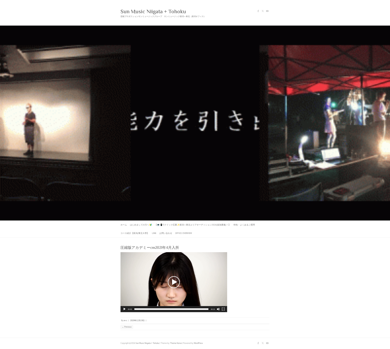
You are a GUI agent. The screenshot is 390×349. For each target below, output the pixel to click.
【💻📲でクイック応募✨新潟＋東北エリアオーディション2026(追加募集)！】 (192, 224)
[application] (174, 282)
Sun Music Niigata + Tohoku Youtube (267, 11)
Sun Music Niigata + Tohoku (153, 11)
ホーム (124, 224)
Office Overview (183, 233)
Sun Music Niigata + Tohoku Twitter (262, 11)
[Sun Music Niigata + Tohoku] (195, 27)
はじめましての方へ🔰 (141, 224)
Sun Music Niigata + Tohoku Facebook (258, 11)
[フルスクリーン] (223, 309)
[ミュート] (218, 309)
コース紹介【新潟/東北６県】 (135, 233)
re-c (125, 320)
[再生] (124, 309)
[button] (174, 282)
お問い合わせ (165, 233)
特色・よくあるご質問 (244, 224)
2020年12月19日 (137, 320)
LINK (154, 233)
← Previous (127, 327)
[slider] (171, 309)
